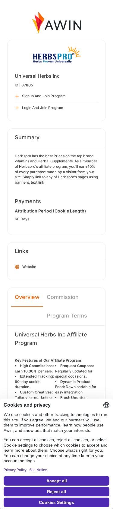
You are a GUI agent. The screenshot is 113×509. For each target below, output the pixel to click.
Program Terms (67, 315)
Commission (63, 297)
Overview (27, 297)
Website (29, 266)
